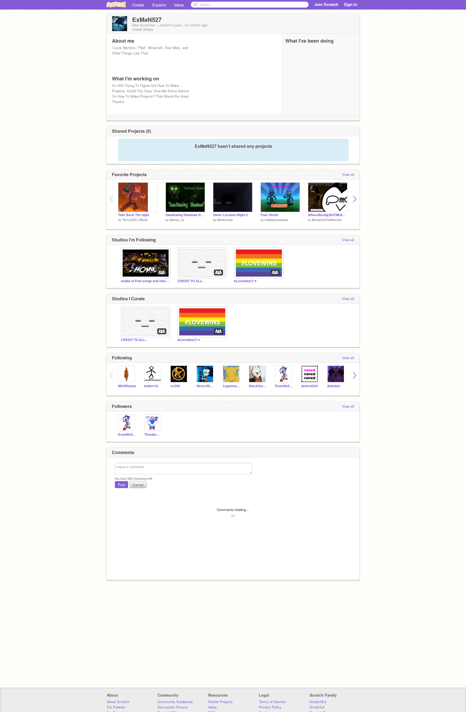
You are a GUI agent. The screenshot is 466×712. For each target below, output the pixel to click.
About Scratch (118, 701)
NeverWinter (206, 386)
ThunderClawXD (153, 434)
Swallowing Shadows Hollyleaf (185, 215)
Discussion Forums (172, 707)
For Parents (116, 707)
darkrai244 (309, 386)
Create (138, 5)
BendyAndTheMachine (327, 219)
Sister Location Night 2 (230, 215)
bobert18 (151, 386)
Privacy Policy (270, 707)
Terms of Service (272, 701)
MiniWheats (127, 386)
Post (121, 484)
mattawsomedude (276, 219)
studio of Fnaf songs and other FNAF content (145, 281)
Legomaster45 (232, 386)
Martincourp (225, 219)
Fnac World (269, 215)
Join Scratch (326, 4)
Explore (159, 5)
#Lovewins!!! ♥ (245, 281)
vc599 (175, 386)
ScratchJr (317, 707)
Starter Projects (220, 701)
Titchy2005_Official (134, 219)
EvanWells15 (284, 386)
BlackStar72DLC (258, 386)
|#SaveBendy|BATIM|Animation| (327, 215)
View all (348, 174)
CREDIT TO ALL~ (190, 281)
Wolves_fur (177, 219)
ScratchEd (318, 701)
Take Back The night (133, 215)
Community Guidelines (175, 701)
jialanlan (333, 386)
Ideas (179, 5)
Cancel (138, 484)
